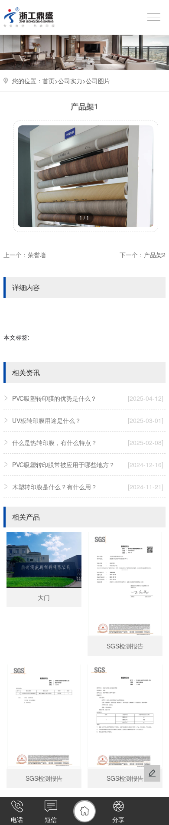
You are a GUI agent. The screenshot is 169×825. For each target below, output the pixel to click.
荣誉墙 (37, 254)
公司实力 (70, 80)
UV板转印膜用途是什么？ (87, 420)
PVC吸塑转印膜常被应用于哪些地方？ (87, 464)
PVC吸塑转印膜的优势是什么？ (87, 398)
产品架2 (155, 254)
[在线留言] (152, 773)
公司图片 (98, 80)
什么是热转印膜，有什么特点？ (87, 442)
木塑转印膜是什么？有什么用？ (87, 486)
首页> (50, 80)
